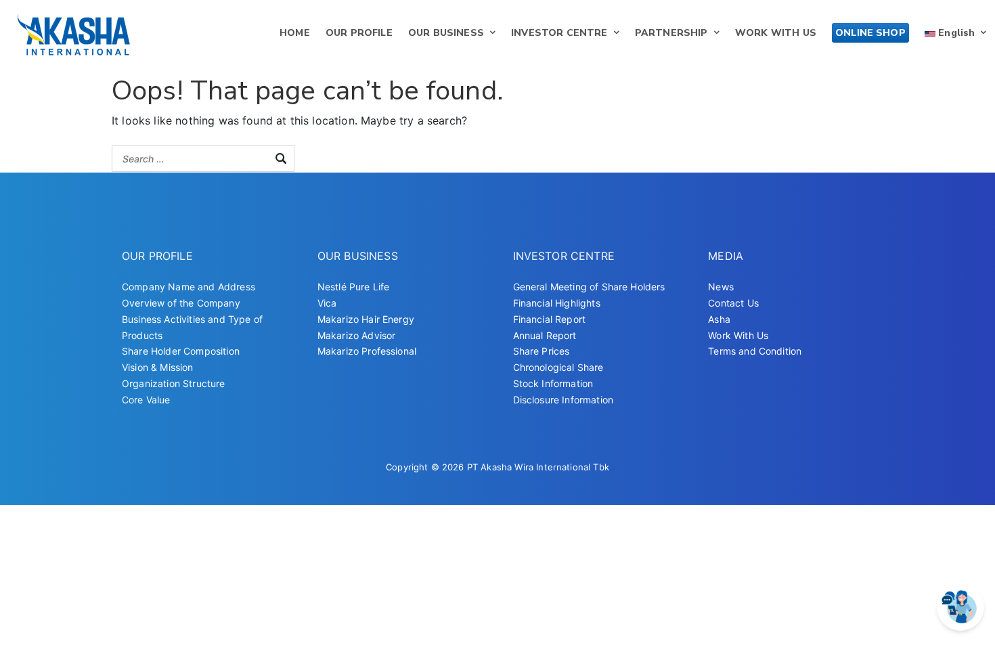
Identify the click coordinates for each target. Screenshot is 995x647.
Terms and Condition (754, 351)
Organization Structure (173, 383)
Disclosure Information (563, 399)
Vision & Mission (158, 367)
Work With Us (738, 335)
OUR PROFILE (359, 32)
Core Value (146, 399)
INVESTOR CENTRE (559, 32)
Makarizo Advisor (356, 335)
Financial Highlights (556, 303)
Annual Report (545, 335)
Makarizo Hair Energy (365, 319)
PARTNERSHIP (671, 32)
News (721, 286)
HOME (295, 32)
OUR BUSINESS (446, 32)
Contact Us (733, 303)
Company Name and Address (188, 286)
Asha (719, 319)
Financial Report (549, 319)
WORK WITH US (775, 32)
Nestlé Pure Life (353, 286)
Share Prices (541, 351)
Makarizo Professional (366, 351)
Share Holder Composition (181, 351)
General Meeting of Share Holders (589, 286)
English (955, 32)
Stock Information (553, 383)
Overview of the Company (181, 303)
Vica (327, 303)
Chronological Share (558, 367)
